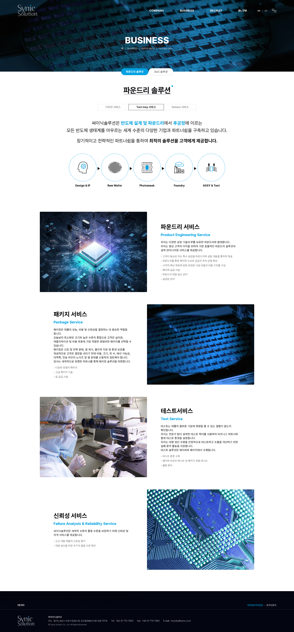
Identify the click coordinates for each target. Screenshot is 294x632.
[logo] (31, 10)
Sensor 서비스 (180, 107)
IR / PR (242, 10)
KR (259, 11)
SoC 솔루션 (161, 71)
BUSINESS (187, 10)
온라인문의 (271, 605)
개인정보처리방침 (255, 605)
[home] (122, 48)
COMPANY (156, 10)
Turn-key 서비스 (146, 107)
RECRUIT (216, 10)
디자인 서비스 (113, 107)
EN (266, 11)
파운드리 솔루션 (135, 71)
